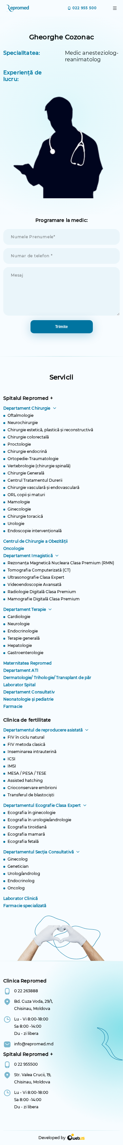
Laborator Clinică (20, 898)
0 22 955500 (26, 1064)
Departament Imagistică (28, 555)
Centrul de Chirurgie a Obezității (35, 541)
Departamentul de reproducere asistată (43, 730)
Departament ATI (20, 670)
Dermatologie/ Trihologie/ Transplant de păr (47, 677)
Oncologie (13, 548)
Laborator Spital (19, 684)
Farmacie (12, 706)
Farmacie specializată (25, 905)
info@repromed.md (33, 1043)
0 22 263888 (26, 990)
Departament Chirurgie (27, 408)
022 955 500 (84, 8)
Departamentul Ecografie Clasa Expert (42, 805)
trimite (61, 326)
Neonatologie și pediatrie (28, 699)
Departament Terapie (24, 609)
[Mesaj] (61, 317)
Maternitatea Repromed (27, 663)
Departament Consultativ (29, 691)
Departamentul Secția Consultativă (38, 851)
